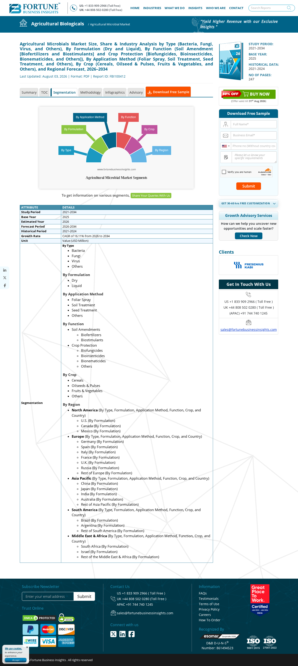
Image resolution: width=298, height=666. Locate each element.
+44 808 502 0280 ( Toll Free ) (251, 307)
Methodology (90, 92)
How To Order (209, 620)
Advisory (136, 92)
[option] (248, 268)
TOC (44, 92)
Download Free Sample (170, 92)
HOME (135, 8)
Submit (248, 186)
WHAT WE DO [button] (175, 8)
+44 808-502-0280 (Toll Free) (103, 10)
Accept (15, 660)
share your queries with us (151, 195)
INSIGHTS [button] (195, 8)
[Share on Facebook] (4, 285)
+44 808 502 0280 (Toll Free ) (144, 599)
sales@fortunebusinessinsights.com (248, 329)
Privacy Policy (209, 609)
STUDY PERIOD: (261, 44)
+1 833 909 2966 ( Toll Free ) (251, 301)
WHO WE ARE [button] (216, 8)
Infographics (115, 92)
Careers (205, 614)
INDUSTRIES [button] (152, 8)
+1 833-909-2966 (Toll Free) (102, 6)
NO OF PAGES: (260, 75)
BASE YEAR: (258, 54)
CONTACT (236, 8)
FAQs (203, 593)
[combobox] (225, 146)
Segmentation (64, 92)
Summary (29, 92)
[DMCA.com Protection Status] (40, 617)
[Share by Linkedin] (4, 270)
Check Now (248, 236)
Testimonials (209, 598)
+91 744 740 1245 (139, 604)
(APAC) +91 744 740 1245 (249, 313)
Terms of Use (209, 604)
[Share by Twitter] (4, 278)
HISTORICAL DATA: (264, 64)
